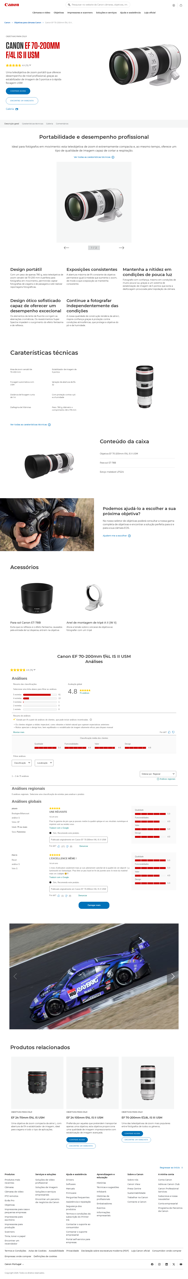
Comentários (62, 123)
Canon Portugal (13, 1264)
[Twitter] (174, 1264)
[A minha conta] (173, 5)
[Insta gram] (159, 1264)
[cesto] (181, 5)
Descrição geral (11, 123)
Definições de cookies (45, 1256)
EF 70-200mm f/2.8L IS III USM (142, 1117)
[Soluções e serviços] (118, 12)
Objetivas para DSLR (16, 36)
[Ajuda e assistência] (142, 12)
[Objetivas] (65, 12)
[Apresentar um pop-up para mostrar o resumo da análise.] (30, 66)
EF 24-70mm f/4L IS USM (28, 1117)
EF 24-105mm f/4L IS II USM (84, 1117)
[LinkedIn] (166, 1264)
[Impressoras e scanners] (94, 12)
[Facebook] (152, 1264)
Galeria (49, 123)
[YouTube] (181, 1264)
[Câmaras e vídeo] (51, 12)
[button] (22, 100)
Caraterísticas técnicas (32, 123)
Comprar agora (18, 91)
